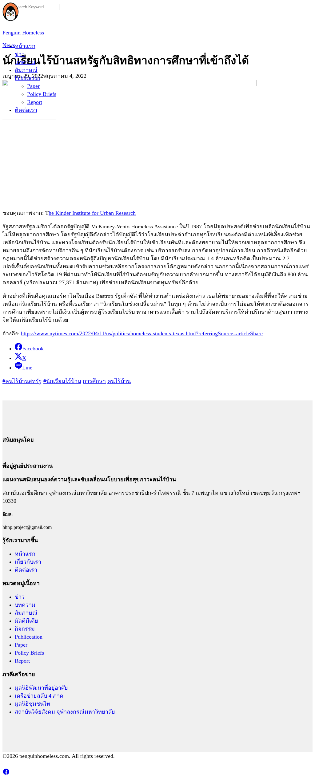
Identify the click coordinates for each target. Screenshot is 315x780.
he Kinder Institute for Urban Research (92, 213)
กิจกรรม (25, 629)
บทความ (25, 62)
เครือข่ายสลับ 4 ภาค (39, 696)
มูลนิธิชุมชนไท (32, 704)
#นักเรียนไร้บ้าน (62, 381)
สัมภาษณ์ (26, 70)
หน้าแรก (25, 46)
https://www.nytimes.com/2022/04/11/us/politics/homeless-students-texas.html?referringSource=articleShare (142, 333)
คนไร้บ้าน (119, 381)
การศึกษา (94, 381)
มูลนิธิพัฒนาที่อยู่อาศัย (41, 688)
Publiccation (28, 637)
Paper (33, 86)
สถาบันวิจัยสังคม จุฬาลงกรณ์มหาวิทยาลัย (65, 712)
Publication (27, 78)
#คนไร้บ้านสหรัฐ (22, 381)
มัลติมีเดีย (26, 621)
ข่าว (20, 54)
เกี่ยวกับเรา (28, 562)
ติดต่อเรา (26, 110)
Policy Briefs (41, 94)
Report (34, 102)
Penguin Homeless (23, 33)
